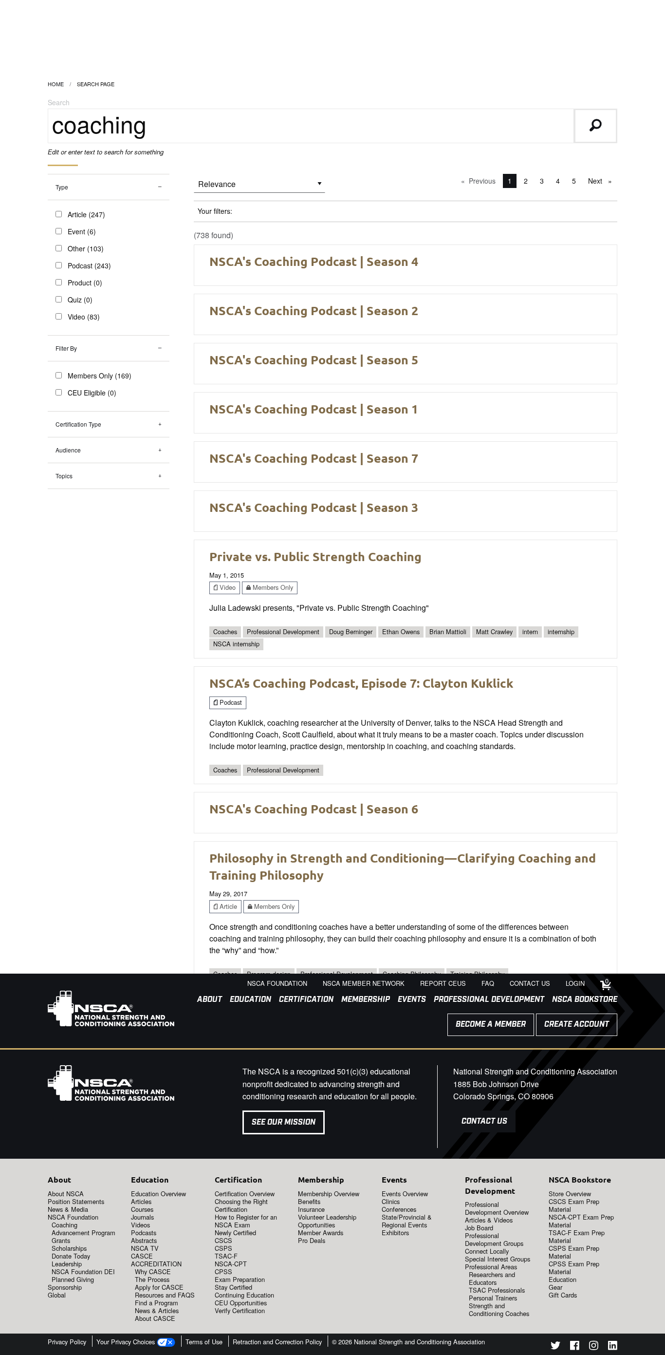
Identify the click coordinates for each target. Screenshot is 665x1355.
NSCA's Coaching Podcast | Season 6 (313, 808)
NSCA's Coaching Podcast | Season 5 (313, 359)
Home (56, 84)
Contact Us (484, 1121)
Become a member (491, 1024)
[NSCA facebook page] (574, 1347)
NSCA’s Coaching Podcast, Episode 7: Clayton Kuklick (361, 683)
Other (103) (86, 248)
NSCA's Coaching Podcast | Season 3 (313, 507)
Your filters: (215, 211)
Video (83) (84, 316)
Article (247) (86, 214)
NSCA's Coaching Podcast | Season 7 (313, 458)
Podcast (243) (89, 265)
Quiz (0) (80, 299)
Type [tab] (61, 187)
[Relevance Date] (259, 187)
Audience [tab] (68, 450)
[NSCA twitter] (555, 1347)
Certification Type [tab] (78, 424)
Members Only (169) (99, 375)
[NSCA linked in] (612, 1347)
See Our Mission (283, 1122)
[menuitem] (205, 1000)
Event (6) (82, 231)
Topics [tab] (64, 475)
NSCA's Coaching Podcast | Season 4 (313, 261)
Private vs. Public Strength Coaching (315, 556)
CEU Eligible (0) (92, 392)
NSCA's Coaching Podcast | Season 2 (313, 310)
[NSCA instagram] (593, 1347)
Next (602, 181)
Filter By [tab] (66, 348)
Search (59, 102)
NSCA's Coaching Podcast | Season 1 (313, 408)
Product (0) (85, 282)
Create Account (576, 1024)
